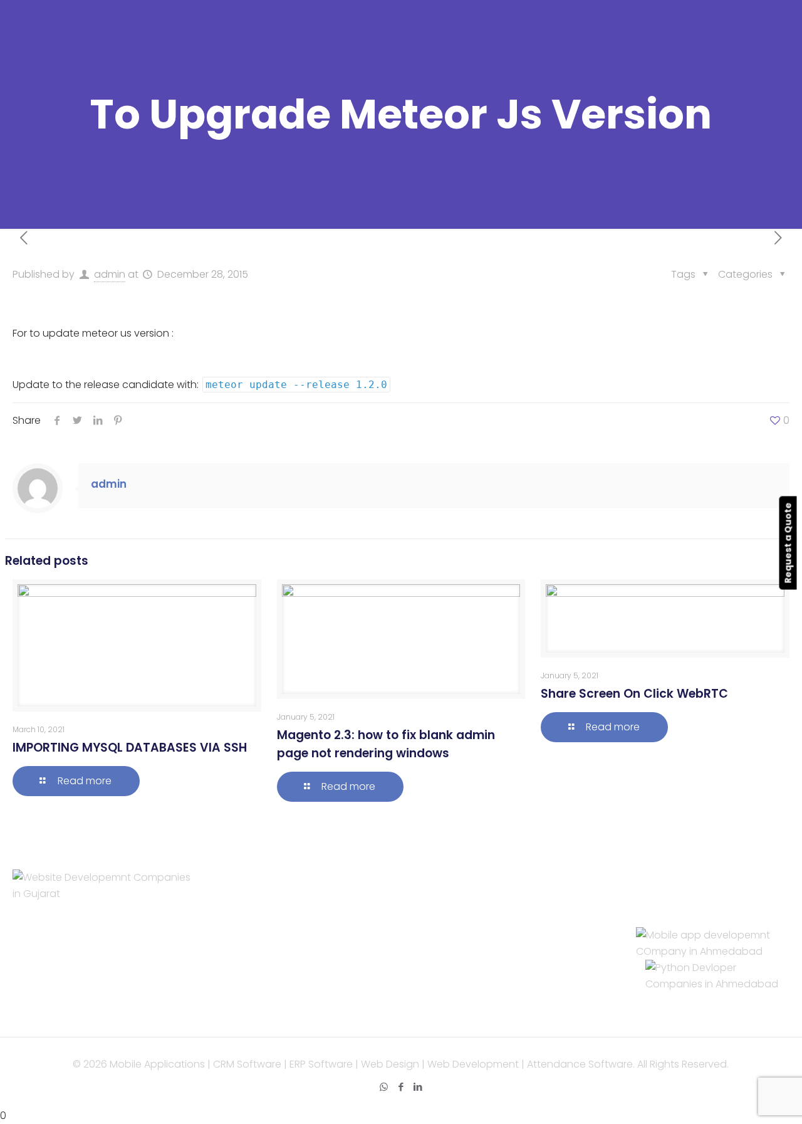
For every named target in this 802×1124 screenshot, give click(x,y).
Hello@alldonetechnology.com (706, 895)
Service (256, 895)
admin (109, 274)
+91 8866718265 (674, 918)
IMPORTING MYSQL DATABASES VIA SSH (130, 747)
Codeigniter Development (501, 944)
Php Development (482, 895)
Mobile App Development (301, 928)
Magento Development (495, 993)
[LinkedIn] (417, 1086)
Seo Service (267, 944)
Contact (260, 960)
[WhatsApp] (383, 1086)
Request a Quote (788, 542)
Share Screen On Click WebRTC (634, 693)
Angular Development (491, 960)
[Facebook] (400, 1086)
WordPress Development (498, 912)
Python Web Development (502, 1009)
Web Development (285, 912)
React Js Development (493, 977)
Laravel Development (489, 928)
